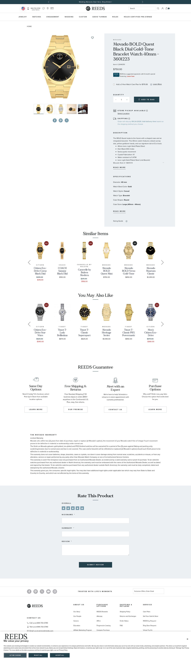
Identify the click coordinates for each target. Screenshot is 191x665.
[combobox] (142, 8)
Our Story (76, 611)
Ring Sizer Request (149, 625)
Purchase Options (102, 605)
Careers (76, 621)
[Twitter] (42, 591)
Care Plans (146, 611)
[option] (95, 2)
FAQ (121, 625)
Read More (119, 167)
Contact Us (34, 618)
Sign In (162, 8)
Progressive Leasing (104, 625)
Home (29, 26)
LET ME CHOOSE (15, 655)
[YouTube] (48, 591)
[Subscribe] (161, 592)
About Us (78, 605)
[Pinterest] (35, 591)
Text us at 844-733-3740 (39, 627)
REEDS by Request (149, 621)
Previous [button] (49, 2)
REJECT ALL (38, 655)
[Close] (187, 639)
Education (76, 625)
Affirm (99, 621)
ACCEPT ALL (59, 655)
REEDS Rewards (102, 611)
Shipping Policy (125, 611)
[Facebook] (29, 591)
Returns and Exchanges (128, 616)
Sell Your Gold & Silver (150, 616)
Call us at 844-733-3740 (39, 623)
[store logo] (95, 8)
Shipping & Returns (126, 605)
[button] (50, 109)
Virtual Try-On (147, 630)
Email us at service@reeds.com (41, 631)
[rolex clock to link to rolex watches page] (167, 17)
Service (147, 605)
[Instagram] (55, 591)
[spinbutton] (121, 99)
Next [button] (142, 2)
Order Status (124, 621)
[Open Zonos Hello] (23, 9)
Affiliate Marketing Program (82, 630)
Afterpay (99, 616)
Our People (77, 616)
